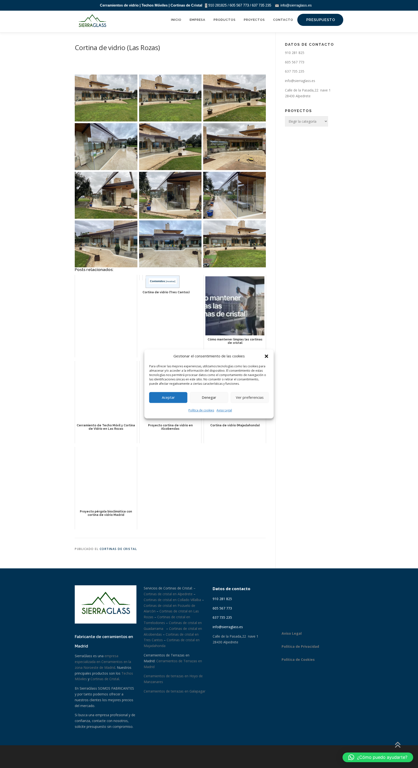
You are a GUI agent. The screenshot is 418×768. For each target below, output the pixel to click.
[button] (266, 356)
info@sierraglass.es (300, 80)
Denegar (209, 397)
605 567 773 (294, 62)
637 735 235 (294, 71)
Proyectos (254, 20)
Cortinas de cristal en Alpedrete (168, 594)
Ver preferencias (250, 397)
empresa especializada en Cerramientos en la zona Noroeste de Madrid (103, 662)
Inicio (176, 20)
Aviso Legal (224, 410)
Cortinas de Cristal (118, 549)
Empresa (197, 20)
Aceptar (168, 397)
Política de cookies (201, 410)
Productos (225, 20)
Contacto (283, 20)
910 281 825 (294, 52)
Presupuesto (320, 20)
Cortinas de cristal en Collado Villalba (172, 599)
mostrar (170, 281)
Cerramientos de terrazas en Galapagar (174, 691)
